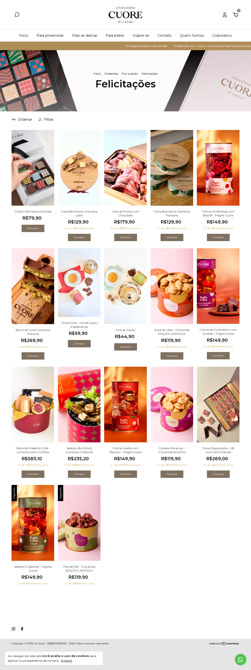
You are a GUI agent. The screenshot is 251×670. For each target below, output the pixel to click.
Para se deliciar (84, 35)
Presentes (111, 73)
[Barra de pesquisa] (17, 15)
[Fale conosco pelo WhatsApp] (240, 659)
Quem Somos (192, 35)
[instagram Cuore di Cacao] (13, 629)
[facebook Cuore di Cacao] (22, 629)
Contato (165, 35)
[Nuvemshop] (224, 644)
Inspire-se (141, 35)
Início (23, 35)
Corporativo (222, 35)
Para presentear (50, 35)
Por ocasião (130, 73)
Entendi (66, 660)
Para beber (115, 35)
